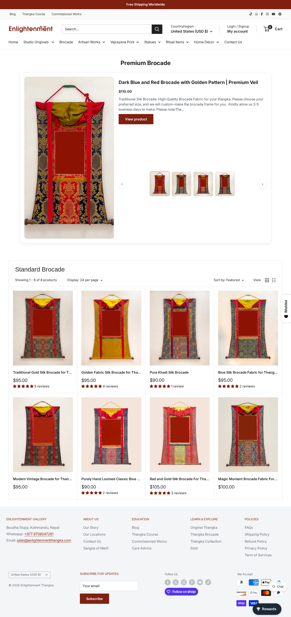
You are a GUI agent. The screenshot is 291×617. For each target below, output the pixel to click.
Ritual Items (175, 42)
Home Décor (204, 42)
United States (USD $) (26, 574)
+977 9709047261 (38, 534)
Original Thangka (204, 527)
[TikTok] (250, 14)
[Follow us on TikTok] (208, 582)
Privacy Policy (256, 548)
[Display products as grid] (267, 280)
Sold (194, 548)
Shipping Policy (257, 534)
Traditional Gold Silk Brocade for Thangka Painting (43, 372)
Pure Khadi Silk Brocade (169, 372)
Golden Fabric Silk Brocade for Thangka (111, 372)
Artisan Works (89, 42)
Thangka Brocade (204, 534)
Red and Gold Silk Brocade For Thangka (180, 479)
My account (237, 31)
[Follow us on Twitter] (176, 582)
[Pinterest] (279, 14)
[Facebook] (262, 14)
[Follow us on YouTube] (200, 582)
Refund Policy (256, 541)
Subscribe (94, 599)
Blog (13, 14)
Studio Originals (36, 42)
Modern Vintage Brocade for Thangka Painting (43, 479)
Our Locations (94, 534)
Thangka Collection (205, 541)
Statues (150, 42)
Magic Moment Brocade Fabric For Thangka (248, 479)
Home (13, 42)
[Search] (157, 29)
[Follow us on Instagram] (184, 582)
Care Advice (141, 548)
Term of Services (258, 555)
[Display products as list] (274, 280)
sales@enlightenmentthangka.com (44, 540)
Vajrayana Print (122, 42)
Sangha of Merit (95, 548)
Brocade (66, 42)
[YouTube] (273, 14)
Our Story (90, 527)
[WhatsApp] (256, 14)
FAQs (249, 527)
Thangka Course (33, 14)
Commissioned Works (66, 14)
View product (136, 119)
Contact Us (233, 42)
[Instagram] (267, 14)
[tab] (160, 183)
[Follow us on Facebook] (168, 582)
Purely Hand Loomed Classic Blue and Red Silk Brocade (111, 479)
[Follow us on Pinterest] (192, 582)
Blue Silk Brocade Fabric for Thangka (248, 372)
